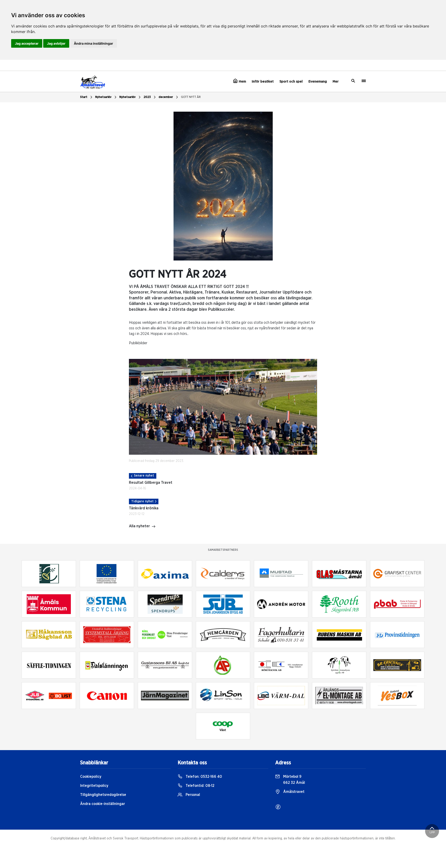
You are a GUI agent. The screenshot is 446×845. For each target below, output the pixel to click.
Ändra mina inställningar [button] (93, 43)
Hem (242, 81)
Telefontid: (199, 786)
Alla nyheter (139, 526)
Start (83, 97)
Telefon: (203, 776)
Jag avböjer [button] (56, 43)
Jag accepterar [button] (27, 43)
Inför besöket (263, 81)
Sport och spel (291, 81)
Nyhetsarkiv (127, 97)
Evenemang (317, 81)
